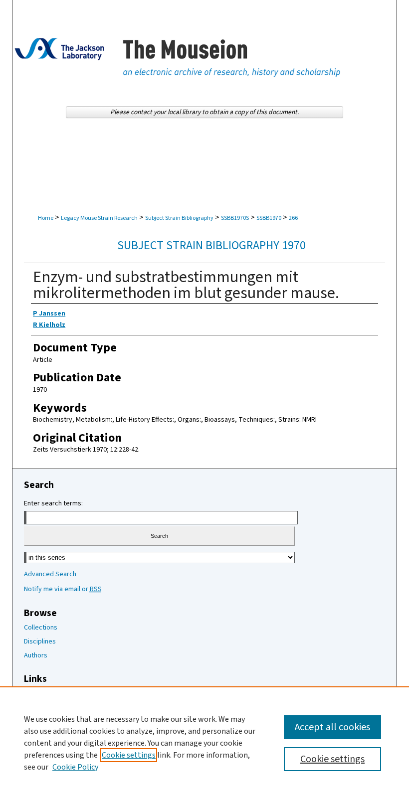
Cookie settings (129, 755)
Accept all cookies (332, 727)
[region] (204, 742)
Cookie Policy (75, 767)
